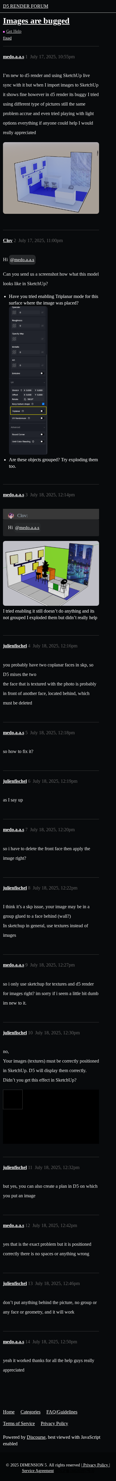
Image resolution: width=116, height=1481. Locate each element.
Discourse (36, 1437)
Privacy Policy (54, 1423)
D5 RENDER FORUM (25, 6)
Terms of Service (19, 1423)
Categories (30, 1411)
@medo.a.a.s (22, 259)
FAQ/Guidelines (61, 1411)
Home (9, 1411)
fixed (7, 38)
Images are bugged (36, 20)
